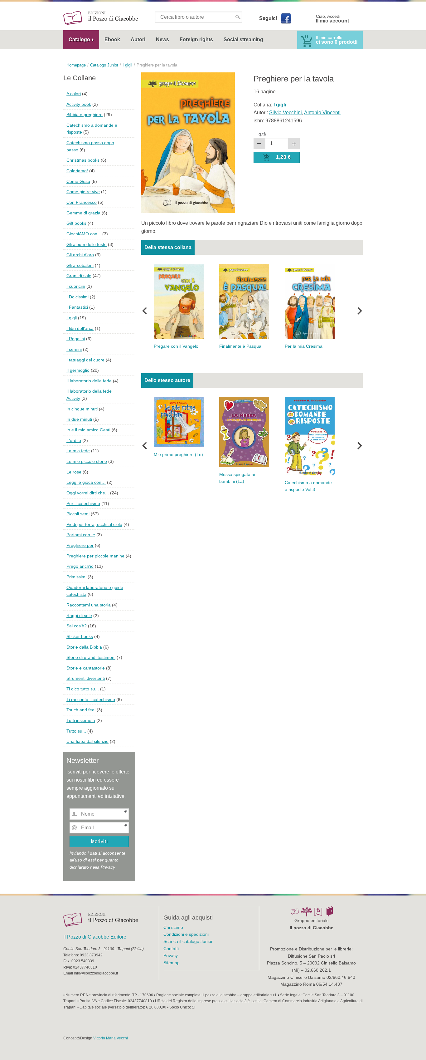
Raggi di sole (79, 615)
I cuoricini (75, 286)
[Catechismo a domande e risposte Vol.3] (310, 436)
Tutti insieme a (80, 720)
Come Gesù (78, 181)
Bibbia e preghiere (84, 114)
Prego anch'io (80, 566)
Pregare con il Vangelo (176, 346)
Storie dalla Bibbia (84, 647)
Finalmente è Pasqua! (241, 346)
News (162, 39)
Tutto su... (76, 731)
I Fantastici (77, 307)
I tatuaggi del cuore (85, 359)
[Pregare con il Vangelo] (179, 301)
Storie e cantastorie (85, 667)
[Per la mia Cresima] (310, 301)
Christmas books (82, 160)
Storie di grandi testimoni (90, 657)
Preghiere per (80, 545)
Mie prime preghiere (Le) (178, 454)
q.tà (262, 133)
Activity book (78, 104)
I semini (74, 349)
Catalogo (79, 39)
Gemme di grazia (83, 212)
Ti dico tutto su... (82, 688)
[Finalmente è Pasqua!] (244, 301)
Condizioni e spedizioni (186, 934)
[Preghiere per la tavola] (188, 142)
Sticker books (79, 636)
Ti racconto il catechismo (90, 699)
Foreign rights (196, 39)
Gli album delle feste (86, 244)
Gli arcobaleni (80, 265)
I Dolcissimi (77, 296)
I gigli (71, 317)
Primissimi (76, 576)
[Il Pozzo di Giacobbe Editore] (100, 18)
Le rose (73, 471)
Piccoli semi (78, 513)
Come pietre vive (83, 191)
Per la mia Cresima (303, 346)
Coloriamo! (77, 170)
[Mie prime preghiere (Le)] (179, 421)
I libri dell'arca (80, 328)
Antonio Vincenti (322, 112)
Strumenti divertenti (85, 678)
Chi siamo (173, 927)
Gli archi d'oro (80, 254)
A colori (73, 93)
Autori (138, 39)
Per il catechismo (83, 503)
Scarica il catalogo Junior (188, 941)
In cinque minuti (82, 408)
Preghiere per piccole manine (95, 555)
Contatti (171, 948)
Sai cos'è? (76, 625)
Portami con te (80, 534)
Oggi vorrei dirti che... (87, 492)
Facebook (285, 18)
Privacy (108, 867)
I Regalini (75, 338)
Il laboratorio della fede (89, 380)
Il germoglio (78, 370)
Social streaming (243, 39)
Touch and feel (80, 709)
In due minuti (79, 419)
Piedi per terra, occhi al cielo (94, 524)
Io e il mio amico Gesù (88, 429)
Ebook (112, 39)
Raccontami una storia (88, 604)
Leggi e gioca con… (86, 482)
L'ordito (73, 440)
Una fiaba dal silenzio (87, 741)
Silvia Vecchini (285, 112)
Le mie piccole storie (86, 461)
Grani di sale (78, 275)
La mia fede (78, 450)
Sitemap (171, 962)
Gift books (76, 223)
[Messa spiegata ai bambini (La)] (244, 431)
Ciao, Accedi (332, 18)
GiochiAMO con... (83, 233)
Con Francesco (81, 202)
